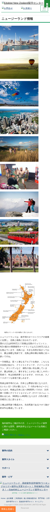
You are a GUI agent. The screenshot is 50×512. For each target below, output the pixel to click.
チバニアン (39, 501)
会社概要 (10, 498)
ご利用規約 (18, 498)
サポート (6, 468)
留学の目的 (7, 450)
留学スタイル (8, 459)
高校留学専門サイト (26, 501)
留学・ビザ (7, 477)
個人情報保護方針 (30, 498)
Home (3, 498)
